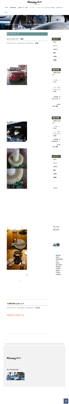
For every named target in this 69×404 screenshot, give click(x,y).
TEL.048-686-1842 (13, 369)
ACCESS (58, 272)
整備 (36, 43)
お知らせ (55, 49)
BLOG (6, 12)
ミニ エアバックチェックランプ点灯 (56, 89)
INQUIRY (58, 270)
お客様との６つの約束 (23, 7)
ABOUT (57, 263)
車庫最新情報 (13, 7)
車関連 (54, 60)
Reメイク (55, 45)
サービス (32, 7)
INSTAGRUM (59, 264)
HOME (6, 7)
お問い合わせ (59, 7)
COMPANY (58, 274)
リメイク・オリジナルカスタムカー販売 (45, 7)
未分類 (37, 308)
